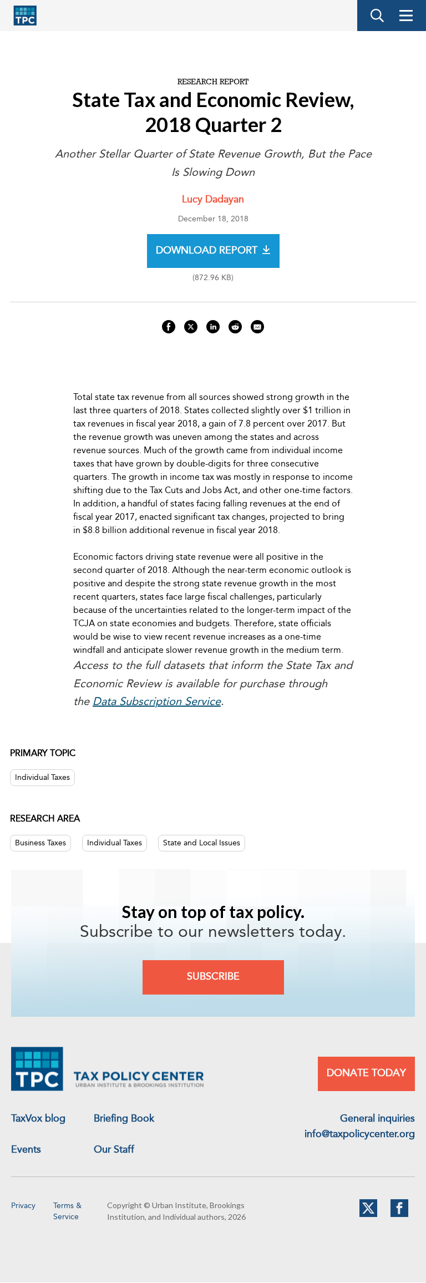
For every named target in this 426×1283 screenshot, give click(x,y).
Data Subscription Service (157, 702)
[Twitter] (368, 1214)
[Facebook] (399, 1214)
